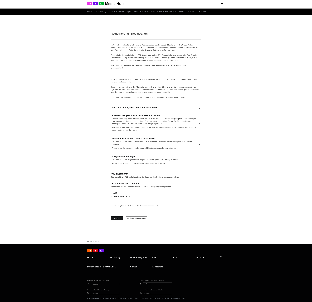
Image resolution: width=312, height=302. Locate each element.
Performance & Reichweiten (163, 11)
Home (90, 11)
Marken (181, 11)
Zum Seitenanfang (222, 258)
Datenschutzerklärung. (122, 196)
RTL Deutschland (155, 298)
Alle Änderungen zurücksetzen (136, 218)
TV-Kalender (201, 11)
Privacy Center (133, 298)
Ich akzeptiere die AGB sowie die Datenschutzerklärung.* (136, 206)
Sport (129, 11)
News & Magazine (116, 11)
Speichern (117, 218)
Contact (190, 11)
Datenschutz (122, 298)
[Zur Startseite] (95, 3)
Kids (136, 11)
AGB (115, 193)
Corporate (144, 11)
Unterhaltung (100, 11)
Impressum (91, 298)
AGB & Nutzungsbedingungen (106, 298)
